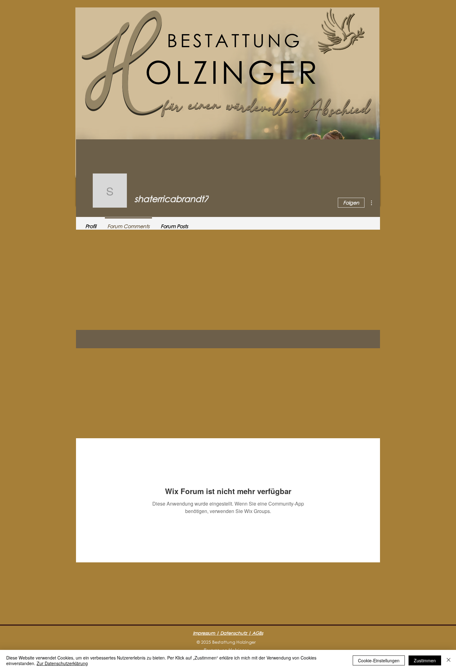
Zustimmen (425, 660)
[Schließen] (448, 660)
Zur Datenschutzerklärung (62, 663)
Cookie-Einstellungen (379, 660)
